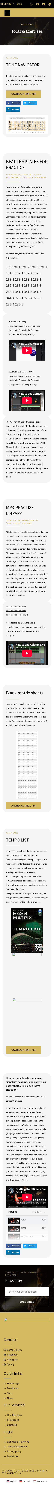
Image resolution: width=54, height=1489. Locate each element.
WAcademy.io (12, 1473)
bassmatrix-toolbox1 (16, 606)
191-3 (34, 267)
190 (8, 267)
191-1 (16, 267)
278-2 (28, 298)
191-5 (10, 273)
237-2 (19, 279)
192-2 (28, 273)
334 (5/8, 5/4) (27, 1236)
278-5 (19, 304)
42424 (23, 1219)
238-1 (19, 285)
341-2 (28, 292)
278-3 (37, 298)
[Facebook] (37, 4)
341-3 (37, 292)
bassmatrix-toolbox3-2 (17, 614)
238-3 (37, 285)
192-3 (37, 273)
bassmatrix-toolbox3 (16, 610)
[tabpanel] (27, 1197)
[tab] (27, 1220)
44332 (23, 1228)
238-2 (28, 285)
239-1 (28, 279)
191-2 (25, 267)
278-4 (10, 304)
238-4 (10, 292)
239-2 (37, 279)
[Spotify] (49, 4)
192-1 (19, 273)
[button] (7, 13)
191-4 (43, 267)
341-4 (10, 298)
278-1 (19, 298)
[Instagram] (31, 4)
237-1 (10, 279)
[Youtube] (43, 4)
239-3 (10, 285)
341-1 (19, 292)
